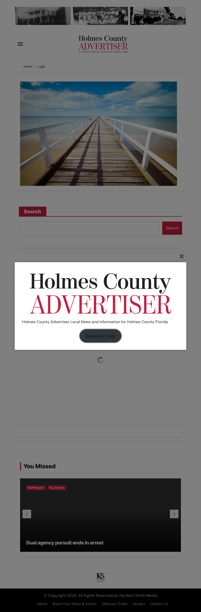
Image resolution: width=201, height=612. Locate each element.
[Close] (181, 256)
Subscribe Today (101, 335)
